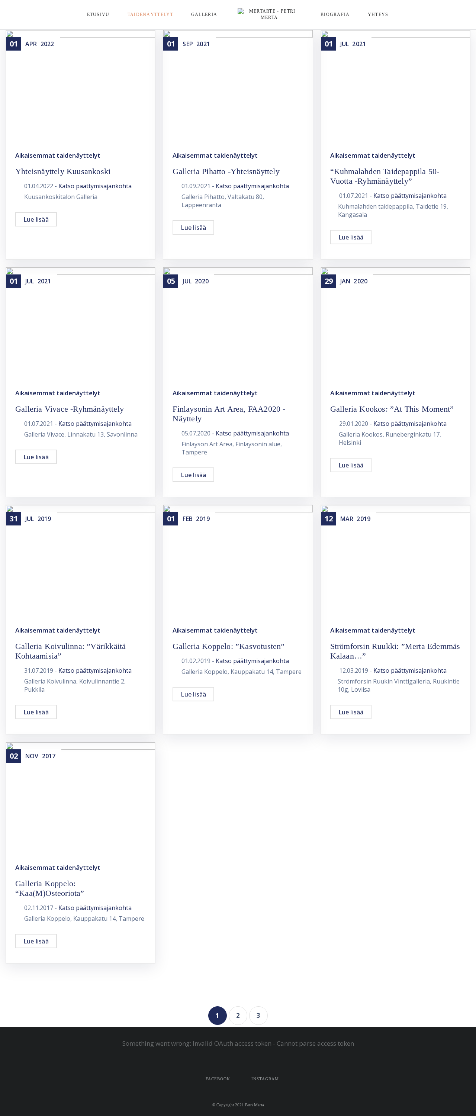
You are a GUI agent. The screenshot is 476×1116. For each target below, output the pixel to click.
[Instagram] (468, 14)
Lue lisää (36, 219)
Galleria (204, 14)
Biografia (335, 14)
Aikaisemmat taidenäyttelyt (57, 155)
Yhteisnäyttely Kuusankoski (62, 171)
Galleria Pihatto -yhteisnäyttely (226, 171)
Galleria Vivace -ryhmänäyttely (69, 409)
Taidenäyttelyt (150, 14)
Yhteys (378, 14)
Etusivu (98, 14)
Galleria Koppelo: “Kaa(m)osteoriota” (49, 888)
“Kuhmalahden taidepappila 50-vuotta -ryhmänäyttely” (385, 176)
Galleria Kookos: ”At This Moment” (392, 409)
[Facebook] (454, 14)
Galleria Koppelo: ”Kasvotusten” (228, 646)
